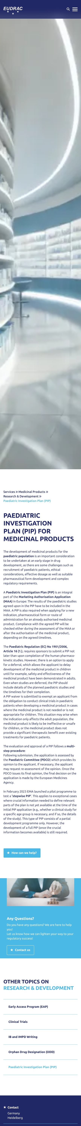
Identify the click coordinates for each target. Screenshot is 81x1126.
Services (9, 492)
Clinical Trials (18, 1022)
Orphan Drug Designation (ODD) (31, 1052)
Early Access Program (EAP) (28, 1006)
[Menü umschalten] (75, 9)
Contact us (22, 950)
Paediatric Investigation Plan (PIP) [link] (27, 501)
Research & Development (21, 496)
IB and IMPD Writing (22, 1037)
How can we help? (24, 853)
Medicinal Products (31, 492)
